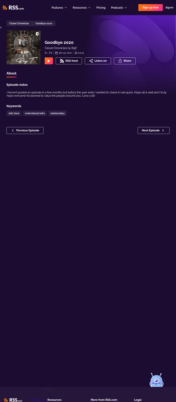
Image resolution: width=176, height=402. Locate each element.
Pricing (101, 7)
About (11, 73)
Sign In (169, 7)
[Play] (49, 60)
